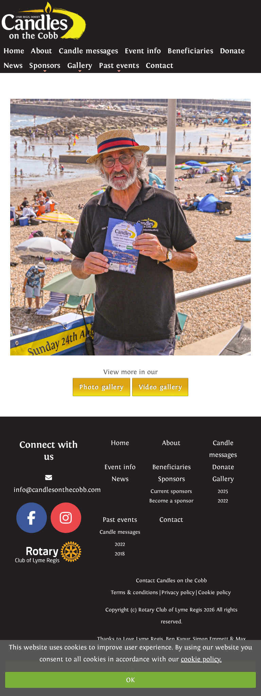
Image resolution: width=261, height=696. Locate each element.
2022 (223, 500)
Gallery (79, 67)
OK (130, 679)
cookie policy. (201, 659)
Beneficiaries (190, 51)
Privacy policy (178, 592)
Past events (119, 67)
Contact (160, 65)
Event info (143, 51)
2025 (223, 491)
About (41, 51)
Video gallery (160, 386)
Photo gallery (101, 386)
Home (13, 51)
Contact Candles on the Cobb (171, 580)
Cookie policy (214, 592)
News (13, 65)
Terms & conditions (134, 592)
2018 (120, 553)
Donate (232, 51)
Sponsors (44, 67)
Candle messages (88, 51)
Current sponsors (171, 491)
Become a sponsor (171, 500)
